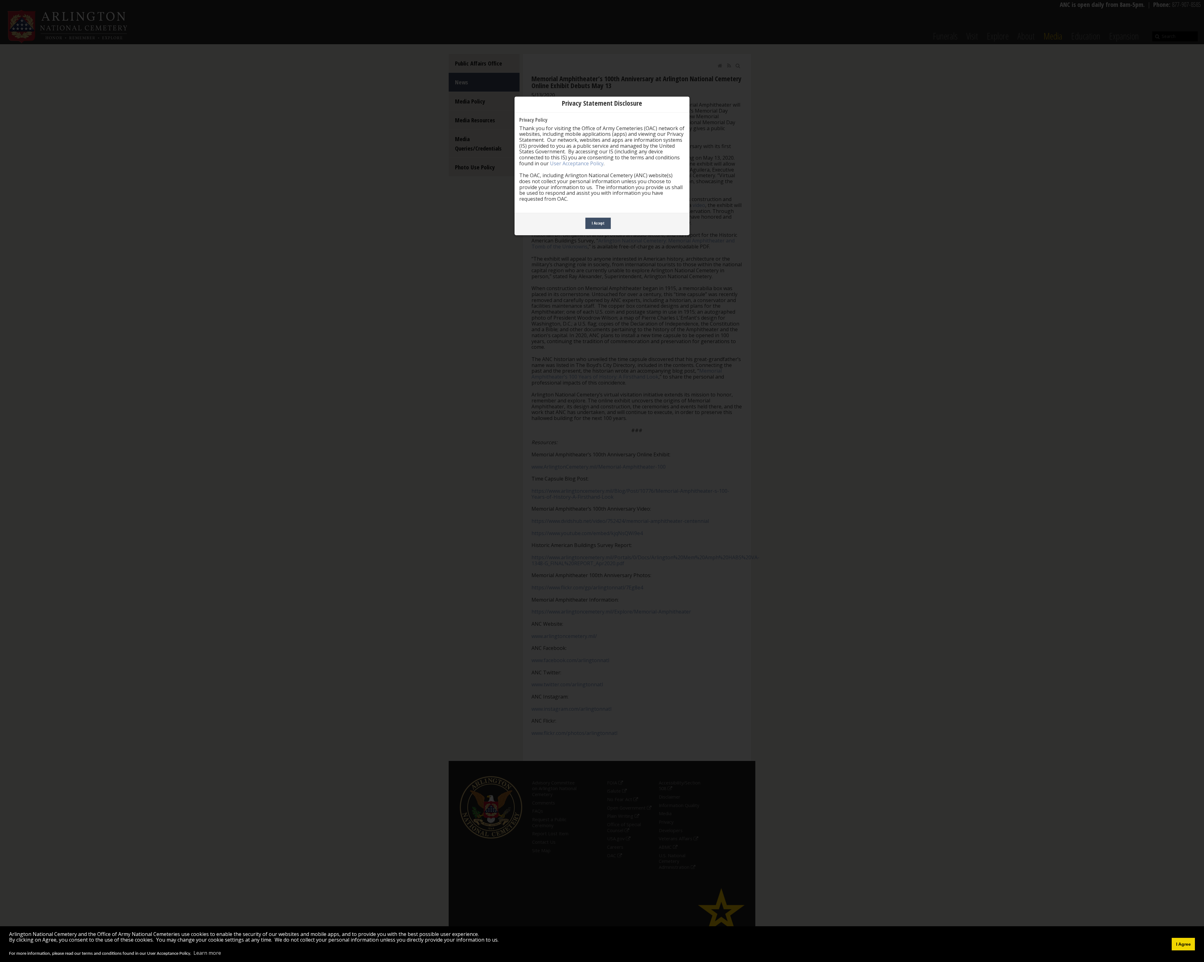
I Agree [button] (1183, 944)
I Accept (598, 223)
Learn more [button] (207, 952)
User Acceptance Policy (577, 163)
